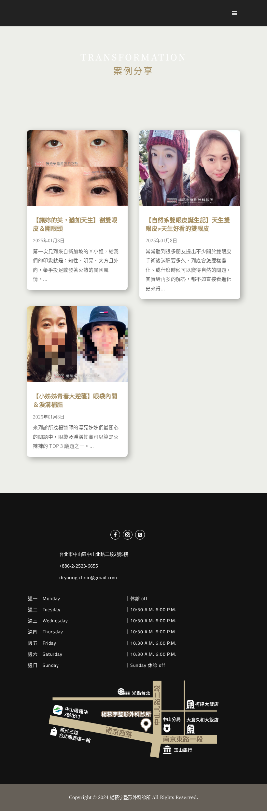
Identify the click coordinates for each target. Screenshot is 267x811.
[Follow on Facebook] (115, 535)
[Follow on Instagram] (128, 535)
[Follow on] (152, 534)
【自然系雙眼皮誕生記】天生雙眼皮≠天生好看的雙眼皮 (188, 223)
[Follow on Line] (140, 535)
